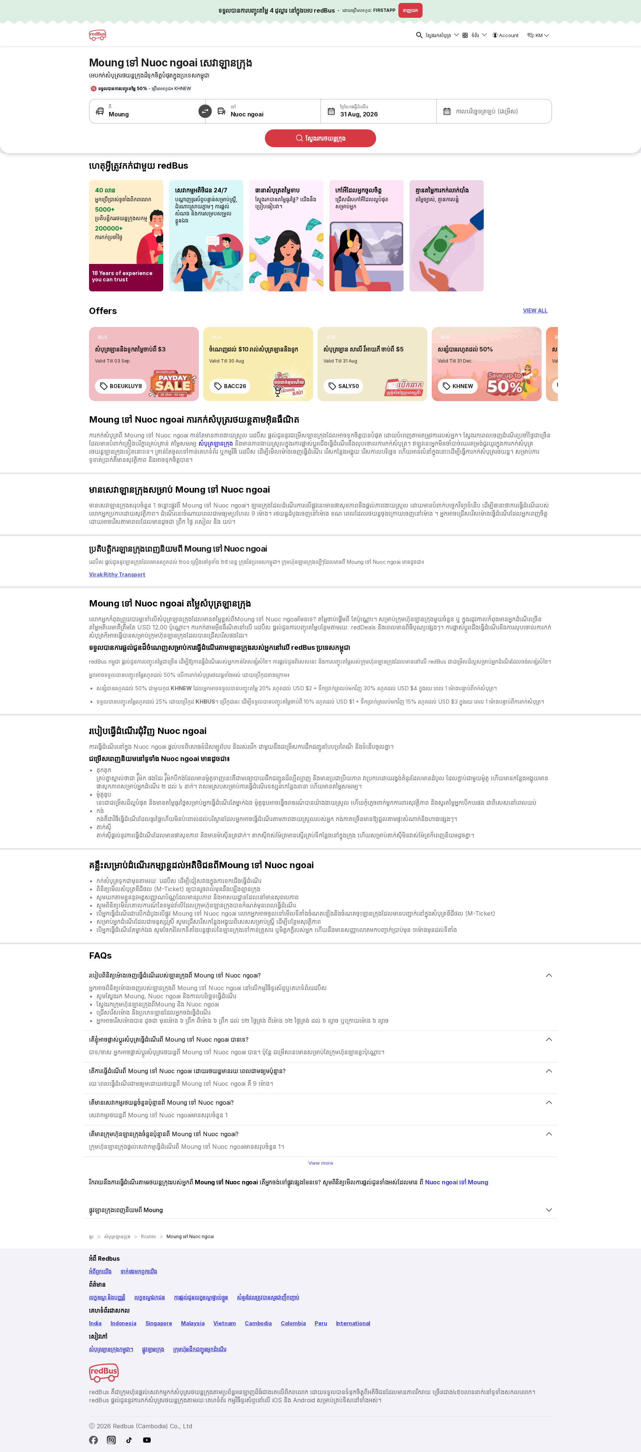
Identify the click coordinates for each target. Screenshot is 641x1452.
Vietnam (224, 1323)
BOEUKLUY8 (126, 386)
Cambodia (258, 1323)
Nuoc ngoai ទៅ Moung (456, 1182)
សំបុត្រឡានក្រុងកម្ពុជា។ (111, 1349)
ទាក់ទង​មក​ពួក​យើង (139, 1271)
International (353, 1323)
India (95, 1323)
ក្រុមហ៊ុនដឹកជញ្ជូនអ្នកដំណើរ (199, 1349)
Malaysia (193, 1323)
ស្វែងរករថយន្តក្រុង (326, 138)
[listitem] (102, 337)
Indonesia (123, 1323)
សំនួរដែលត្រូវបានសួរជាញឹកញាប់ (268, 1297)
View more (320, 1163)
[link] (144, 364)
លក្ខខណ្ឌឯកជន (149, 1297)
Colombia (293, 1323)
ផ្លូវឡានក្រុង (153, 1349)
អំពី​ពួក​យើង (100, 1271)
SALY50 (348, 386)
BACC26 (235, 386)
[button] (349, 111)
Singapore (158, 1323)
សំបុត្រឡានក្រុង (215, 443)
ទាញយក (410, 10)
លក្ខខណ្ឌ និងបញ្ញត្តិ (107, 1297)
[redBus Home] (97, 35)
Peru (321, 1323)
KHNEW (463, 386)
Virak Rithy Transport (117, 574)
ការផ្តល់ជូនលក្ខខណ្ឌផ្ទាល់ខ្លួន (201, 1297)
